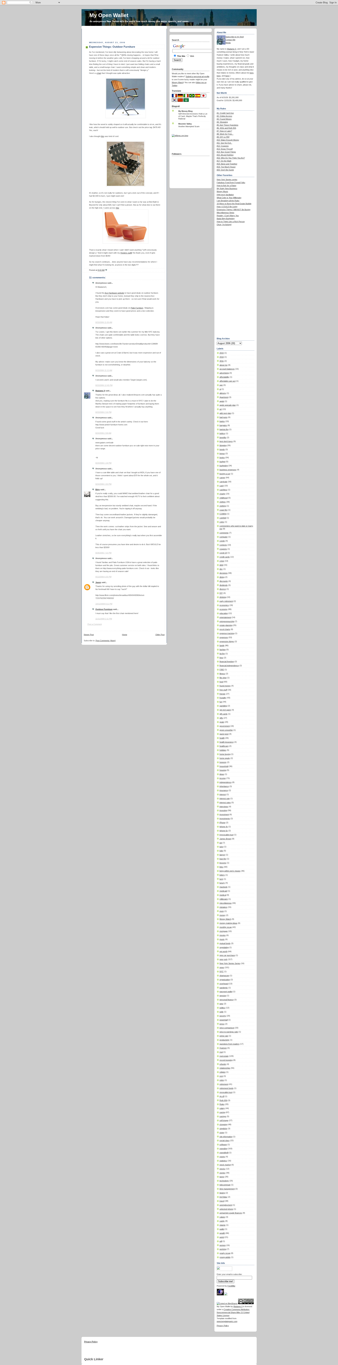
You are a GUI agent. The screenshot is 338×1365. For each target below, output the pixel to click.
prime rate (224, 1036)
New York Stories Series (230, 963)
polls (221, 1012)
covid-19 (223, 553)
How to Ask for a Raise (226, 185)
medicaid (223, 891)
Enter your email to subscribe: (229, 1274)
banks (222, 421)
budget (222, 462)
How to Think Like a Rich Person (231, 221)
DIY (221, 593)
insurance (224, 790)
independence (225, 782)
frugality (223, 698)
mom (222, 911)
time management (227, 1189)
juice (221, 847)
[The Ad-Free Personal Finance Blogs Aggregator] (180, 136)
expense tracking (227, 633)
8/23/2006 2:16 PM (103, 412)
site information (226, 1137)
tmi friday (223, 1197)
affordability (224, 377)
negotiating (224, 947)
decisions (224, 573)
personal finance (227, 1000)
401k (222, 361)
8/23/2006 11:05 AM (103, 322)
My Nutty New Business (227, 188)
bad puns (223, 417)
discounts (224, 581)
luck (221, 879)
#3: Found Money (224, 119)
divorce (223, 589)
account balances (227, 369)
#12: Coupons (223, 146)
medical (223, 895)
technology (224, 1181)
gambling (223, 706)
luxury (222, 883)
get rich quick (225, 710)
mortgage (224, 931)
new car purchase (227, 955)
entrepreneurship (227, 621)
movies (223, 935)
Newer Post (89, 635)
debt (221, 565)
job (221, 843)
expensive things (227, 641)
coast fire (223, 510)
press (222, 1024)
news (222, 967)
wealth (222, 1233)
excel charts (225, 629)
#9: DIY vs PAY (223, 137)
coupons (223, 549)
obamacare (224, 975)
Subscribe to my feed (235, 37)
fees (221, 658)
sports (222, 1157)
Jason (98, 582)
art (221, 409)
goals (222, 722)
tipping (222, 1193)
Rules (222, 1104)
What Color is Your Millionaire (229, 198)
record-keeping (226, 1060)
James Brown (225, 839)
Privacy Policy (223, 1326)
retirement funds (226, 1088)
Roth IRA (223, 1100)
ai (220, 389)
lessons (223, 863)
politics (222, 1008)
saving (222, 1112)
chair (99, 73)
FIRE (222, 670)
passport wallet (226, 991)
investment (224, 814)
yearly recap (225, 1253)
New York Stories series (227, 179)
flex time (223, 678)
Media (228, 43)
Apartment (224, 397)
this (102, 136)
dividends (224, 585)
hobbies (223, 750)
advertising (224, 373)
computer (224, 537)
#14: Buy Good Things (226, 152)
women (223, 1245)
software (223, 1144)
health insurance (227, 742)
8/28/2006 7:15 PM (103, 553)
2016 (222, 357)
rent (221, 1076)
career (222, 478)
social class (225, 1140)
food (221, 682)
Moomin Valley (185, 124)
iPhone (222, 822)
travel (222, 1201)
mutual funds (225, 943)
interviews (224, 806)
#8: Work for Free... (225, 134)
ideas (222, 774)
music (222, 939)
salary (222, 1108)
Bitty (97, 489)
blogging (223, 445)
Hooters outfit (126, 253)
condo (222, 541)
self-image (224, 1120)
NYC (222, 971)
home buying (225, 754)
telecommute (225, 1185)
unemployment (226, 1205)
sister (222, 1132)
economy (223, 609)
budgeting (224, 466)
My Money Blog (185, 111)
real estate (224, 1056)
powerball (224, 1020)
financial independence (229, 665)
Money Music (222, 191)
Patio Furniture (137, 308)
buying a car (225, 474)
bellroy (222, 433)
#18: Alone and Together (227, 164)
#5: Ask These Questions (227, 125)
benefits (223, 437)
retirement (224, 1084)
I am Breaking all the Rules (228, 201)
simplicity (223, 1128)
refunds (223, 1064)
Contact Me (230, 40)
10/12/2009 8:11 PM (103, 604)
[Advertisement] (125, 34)
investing (223, 810)
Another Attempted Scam (188, 126)
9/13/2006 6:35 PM (103, 577)
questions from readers (229, 1044)
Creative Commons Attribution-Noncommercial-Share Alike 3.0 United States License (233, 1312)
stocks (222, 1169)
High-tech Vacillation (225, 195)
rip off (222, 1096)
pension (223, 996)
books (222, 457)
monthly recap (226, 927)
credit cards (225, 557)
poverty (223, 1016)
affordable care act (228, 381)
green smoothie (226, 730)
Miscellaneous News (225, 213)
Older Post (160, 635)
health (222, 738)
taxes (222, 1177)
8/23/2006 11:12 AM (103, 370)
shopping (223, 1124)
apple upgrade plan (228, 405)
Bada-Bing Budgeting (225, 219)
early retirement (226, 601)
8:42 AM (101, 270)
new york (223, 959)
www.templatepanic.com (227, 1321)
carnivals (223, 482)
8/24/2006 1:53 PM (103, 484)
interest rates (225, 802)
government (225, 726)
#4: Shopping (222, 122)
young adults (225, 1257)
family (222, 645)
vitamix (223, 1225)
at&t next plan (225, 413)
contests (223, 545)
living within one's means (230, 871)
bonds (222, 449)
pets (221, 1004)
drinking (223, 597)
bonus (222, 453)
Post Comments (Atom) (106, 641)
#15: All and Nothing (225, 155)
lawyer (222, 855)
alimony (223, 393)
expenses (224, 637)
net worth (223, 951)
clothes (223, 502)
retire (222, 1080)
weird (222, 1237)
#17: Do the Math (224, 161)
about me (223, 365)
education (224, 613)
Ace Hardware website (114, 293)
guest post (224, 734)
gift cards (223, 714)
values (222, 1217)
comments (224, 533)
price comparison (227, 1028)
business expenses (228, 470)
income (223, 778)
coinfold (223, 518)
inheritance (224, 786)
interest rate (225, 798)
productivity (224, 1040)
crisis (222, 561)
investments (225, 818)
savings (223, 1116)
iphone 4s (224, 827)
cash (222, 486)
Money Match (225, 919)
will (221, 1241)
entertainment (225, 617)
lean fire (223, 859)
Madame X (100, 391)
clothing (223, 506)
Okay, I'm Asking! (224, 224)
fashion (223, 649)
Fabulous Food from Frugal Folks (231, 182)
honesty (223, 762)
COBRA (223, 514)
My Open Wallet (108, 15)
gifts (221, 718)
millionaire (224, 899)
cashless (223, 490)
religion (223, 1072)
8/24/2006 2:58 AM (103, 433)
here (252, 73)
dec (221, 569)
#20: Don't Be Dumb (225, 170)
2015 (222, 353)
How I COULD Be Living (227, 207)
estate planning (226, 625)
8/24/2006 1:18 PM (103, 463)
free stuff (223, 690)
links (221, 867)
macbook (223, 887)
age (221, 385)
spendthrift (224, 1153)
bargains (223, 425)
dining (222, 577)
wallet (222, 1229)
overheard (224, 984)
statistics (223, 1161)
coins (222, 522)
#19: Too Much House (226, 167)
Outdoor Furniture (103, 609)
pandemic (224, 988)
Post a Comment (94, 624)
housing (223, 770)
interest (223, 794)
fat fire (222, 654)
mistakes (223, 907)
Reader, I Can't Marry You (228, 216)
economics (224, 605)
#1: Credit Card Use (225, 113)
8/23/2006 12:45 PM (103, 385)
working (223, 1249)
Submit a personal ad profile (197, 76)
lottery (222, 875)
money (222, 915)
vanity (222, 1221)
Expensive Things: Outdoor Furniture (112, 46)
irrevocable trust (226, 835)
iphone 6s (224, 831)
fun (221, 702)
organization (225, 980)
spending (223, 1148)
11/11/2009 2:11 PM (103, 619)
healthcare (224, 746)
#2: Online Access (224, 116)
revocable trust (226, 1092)
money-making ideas (228, 923)
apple (222, 401)
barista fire (224, 429)
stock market (225, 1165)
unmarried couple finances (231, 1213)
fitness (222, 674)
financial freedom (227, 661)
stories (222, 1173)
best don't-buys (226, 441)
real (221, 1052)
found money (225, 686)
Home (124, 635)
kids (221, 851)
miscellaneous (226, 903)
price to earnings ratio (229, 1032)
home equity (225, 758)
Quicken (223, 1048)
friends (222, 694)
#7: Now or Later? (224, 131)
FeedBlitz (231, 1286)
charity (222, 494)
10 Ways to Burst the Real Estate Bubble (234, 204)
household (224, 766)
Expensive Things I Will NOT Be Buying (233, 210)
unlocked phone (226, 1209)
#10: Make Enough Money (228, 140)
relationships (225, 1068)
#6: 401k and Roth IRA (226, 128)
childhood (224, 498)
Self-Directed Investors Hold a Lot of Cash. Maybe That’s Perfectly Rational (192, 116)
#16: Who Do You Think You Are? (231, 158)
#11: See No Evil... (224, 143)
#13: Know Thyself (225, 149)
